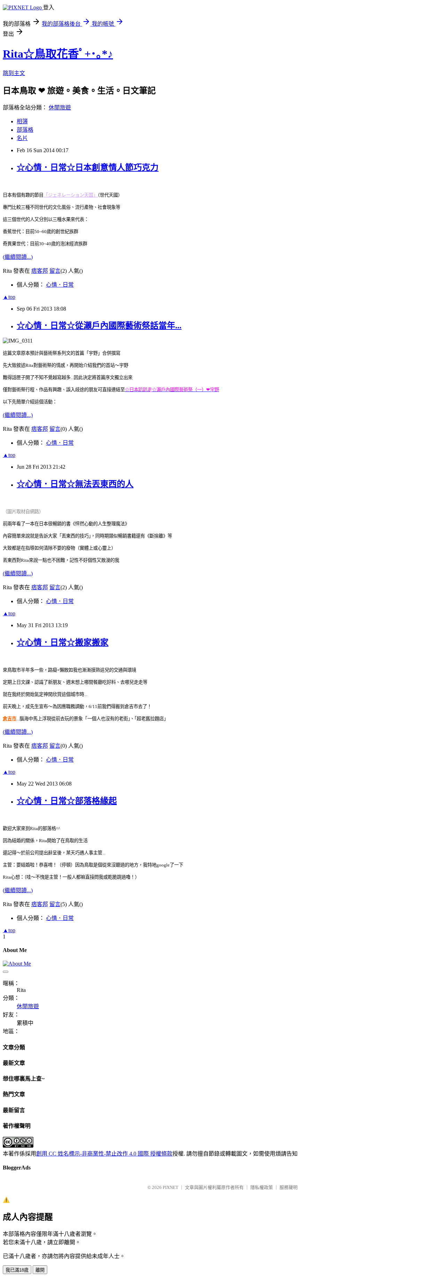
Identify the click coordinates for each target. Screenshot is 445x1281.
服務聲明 (289, 1187)
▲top (9, 297)
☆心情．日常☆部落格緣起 (67, 800)
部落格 (25, 130)
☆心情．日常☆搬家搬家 (62, 642)
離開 (39, 1270)
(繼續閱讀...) (18, 257)
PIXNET (170, 1187)
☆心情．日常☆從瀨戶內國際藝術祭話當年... (99, 325)
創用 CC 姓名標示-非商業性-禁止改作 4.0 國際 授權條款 (104, 1154)
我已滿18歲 (17, 1270)
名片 (22, 138)
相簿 (22, 121)
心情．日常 (60, 285)
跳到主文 (14, 73)
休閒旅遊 (60, 107)
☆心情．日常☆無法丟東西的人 (75, 483)
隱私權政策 (261, 1187)
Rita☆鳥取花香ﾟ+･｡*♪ (58, 54)
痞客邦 (39, 271)
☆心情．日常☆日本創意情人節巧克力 (88, 167)
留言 (54, 271)
